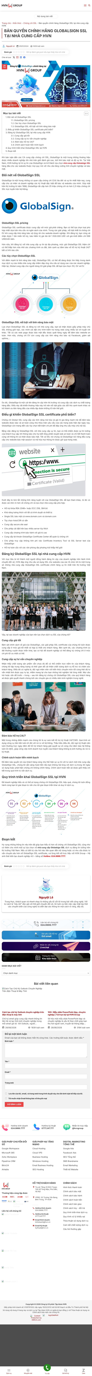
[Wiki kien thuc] (46, 957)
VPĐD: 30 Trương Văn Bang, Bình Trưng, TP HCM (46, 1198)
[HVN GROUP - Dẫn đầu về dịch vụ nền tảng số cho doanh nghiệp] (12, 5)
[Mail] (46, 935)
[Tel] (46, 924)
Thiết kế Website (70, 1169)
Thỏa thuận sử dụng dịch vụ (75, 1221)
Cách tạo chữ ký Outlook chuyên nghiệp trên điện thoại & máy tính (23, 1013)
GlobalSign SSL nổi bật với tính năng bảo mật (35, 126)
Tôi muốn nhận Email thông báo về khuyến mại (27, 1098)
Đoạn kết (12, 151)
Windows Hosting (40, 1161)
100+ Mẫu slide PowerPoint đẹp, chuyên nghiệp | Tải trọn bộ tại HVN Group (67, 1013)
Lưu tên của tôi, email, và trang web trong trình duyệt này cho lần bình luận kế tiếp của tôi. (46, 1094)
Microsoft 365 (8, 1152)
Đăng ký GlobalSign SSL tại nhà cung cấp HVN (29, 132)
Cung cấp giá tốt (22, 135)
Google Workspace (10, 1148)
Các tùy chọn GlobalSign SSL (28, 123)
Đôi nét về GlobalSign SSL (19, 117)
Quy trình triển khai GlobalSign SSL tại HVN (27, 148)
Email (8, 1072)
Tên (7, 1061)
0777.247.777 (42, 1215)
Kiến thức (17, 23)
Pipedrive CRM (8, 1161)
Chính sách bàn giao (72, 1204)
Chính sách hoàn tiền (72, 1200)
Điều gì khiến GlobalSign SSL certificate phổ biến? (30, 129)
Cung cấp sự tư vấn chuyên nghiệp (30, 138)
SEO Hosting (38, 1169)
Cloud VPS (37, 1152)
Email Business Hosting (42, 1165)
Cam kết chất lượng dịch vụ (75, 1225)
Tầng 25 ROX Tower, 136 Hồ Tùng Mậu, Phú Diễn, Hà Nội (46, 1189)
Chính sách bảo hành (72, 1195)
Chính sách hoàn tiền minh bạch (29, 145)
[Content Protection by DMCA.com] (36, 1318)
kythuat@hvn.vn (41, 1227)
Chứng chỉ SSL (30, 23)
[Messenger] (46, 946)
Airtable (5, 1169)
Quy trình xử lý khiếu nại (74, 1216)
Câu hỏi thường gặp (72, 1229)
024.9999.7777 (43, 1209)
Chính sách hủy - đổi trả (74, 1208)
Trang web (9, 1083)
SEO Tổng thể (69, 1157)
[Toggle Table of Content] (85, 114)
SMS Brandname (70, 1161)
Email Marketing (70, 1165)
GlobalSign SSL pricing (24, 120)
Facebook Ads (69, 1152)
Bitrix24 (5, 1165)
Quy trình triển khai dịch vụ (75, 1212)
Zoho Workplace (9, 1157)
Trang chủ (6, 23)
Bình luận (9, 1041)
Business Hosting (40, 1157)
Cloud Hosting (38, 1148)
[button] (85, 5)
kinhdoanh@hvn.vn (42, 1221)
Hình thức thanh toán (72, 1187)
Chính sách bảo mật (72, 1191)
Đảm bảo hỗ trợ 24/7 (24, 142)
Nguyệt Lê (46, 897)
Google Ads (68, 1148)
